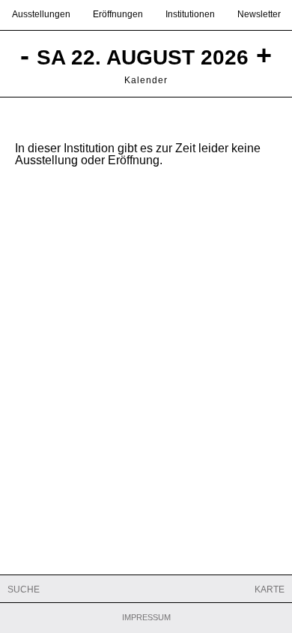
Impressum (146, 618)
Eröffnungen (118, 14)
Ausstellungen (41, 14)
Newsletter (259, 14)
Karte (270, 589)
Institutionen (190, 14)
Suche (23, 589)
